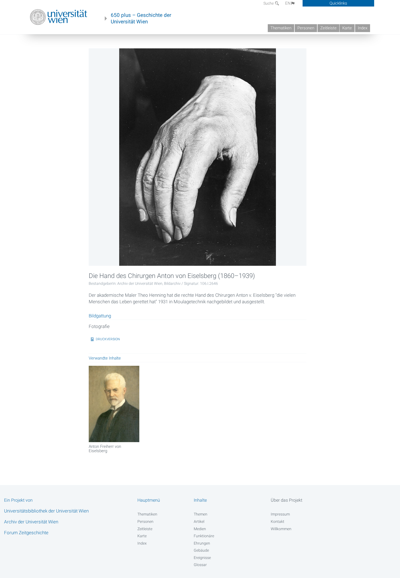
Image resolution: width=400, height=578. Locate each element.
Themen (200, 514)
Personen (305, 28)
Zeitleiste (328, 28)
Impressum (280, 514)
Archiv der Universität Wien (31, 521)
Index (362, 28)
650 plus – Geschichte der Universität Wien (141, 18)
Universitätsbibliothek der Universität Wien (46, 511)
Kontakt (277, 521)
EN (288, 3)
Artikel (199, 521)
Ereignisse (202, 557)
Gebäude (201, 550)
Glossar (200, 565)
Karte (347, 28)
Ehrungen (202, 543)
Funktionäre (204, 536)
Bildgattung (100, 316)
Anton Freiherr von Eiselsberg (105, 448)
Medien (200, 529)
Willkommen (281, 529)
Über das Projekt (286, 500)
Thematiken (280, 28)
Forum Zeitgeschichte (26, 532)
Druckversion (108, 339)
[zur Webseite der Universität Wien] (58, 17)
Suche (269, 3)
